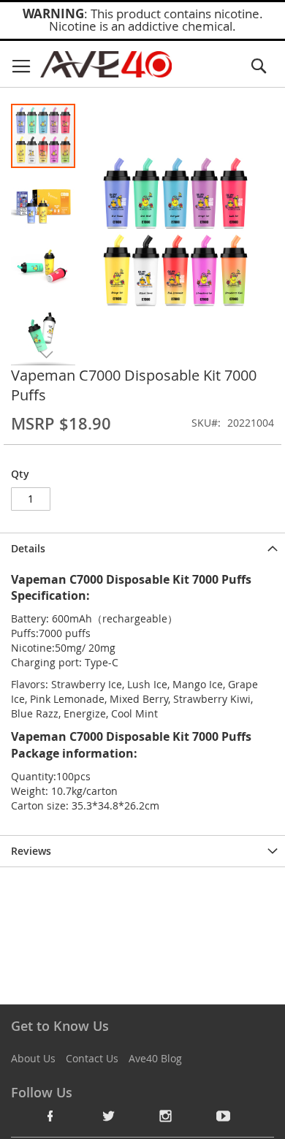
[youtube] (223, 1115)
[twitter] (108, 1115)
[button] (44, 201)
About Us (33, 1058)
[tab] (142, 548)
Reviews (31, 851)
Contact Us (92, 1058)
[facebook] (50, 1115)
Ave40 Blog (155, 1058)
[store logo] (106, 64)
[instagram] (166, 1115)
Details (28, 548)
